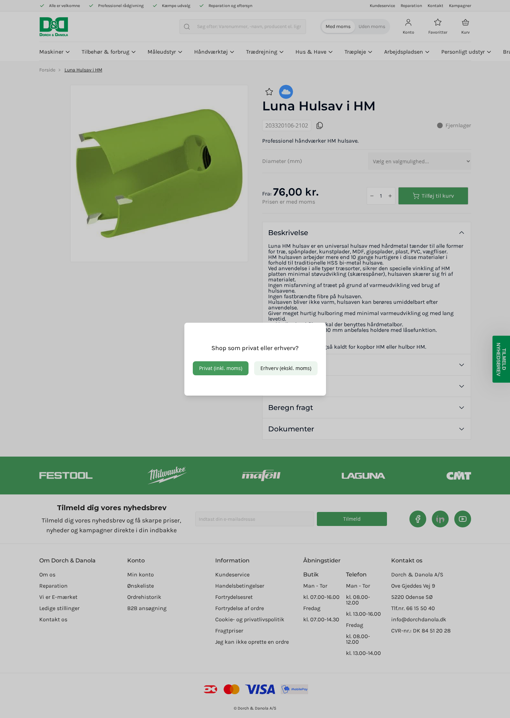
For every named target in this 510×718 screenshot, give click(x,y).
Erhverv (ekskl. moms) (285, 368)
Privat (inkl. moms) (220, 368)
